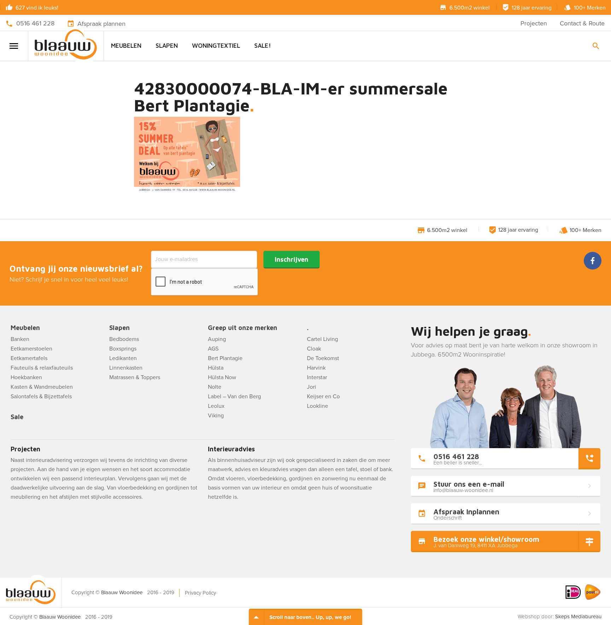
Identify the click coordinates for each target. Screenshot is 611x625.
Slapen (167, 45)
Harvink (316, 367)
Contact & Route (582, 23)
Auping (217, 339)
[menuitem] (126, 45)
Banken (20, 339)
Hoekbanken (26, 377)
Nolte (214, 386)
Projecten (533, 23)
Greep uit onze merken (242, 328)
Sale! (262, 45)
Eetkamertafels (29, 358)
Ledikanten (123, 358)
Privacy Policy (200, 593)
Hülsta (215, 367)
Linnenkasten (125, 367)
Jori (311, 386)
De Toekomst (323, 358)
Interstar (317, 377)
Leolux (216, 406)
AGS (213, 348)
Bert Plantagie (225, 358)
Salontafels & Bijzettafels (41, 396)
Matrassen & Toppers (134, 377)
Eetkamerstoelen (31, 348)
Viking (216, 415)
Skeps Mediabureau (578, 616)
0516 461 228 (35, 23)
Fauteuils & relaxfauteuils (42, 367)
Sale (17, 417)
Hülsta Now (222, 377)
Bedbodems (124, 339)
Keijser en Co (323, 396)
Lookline (317, 406)
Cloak (314, 348)
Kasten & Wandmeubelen (42, 386)
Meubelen (126, 45)
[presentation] (204, 282)
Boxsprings (122, 348)
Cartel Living (322, 339)
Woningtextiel (216, 45)
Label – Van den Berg (234, 396)
